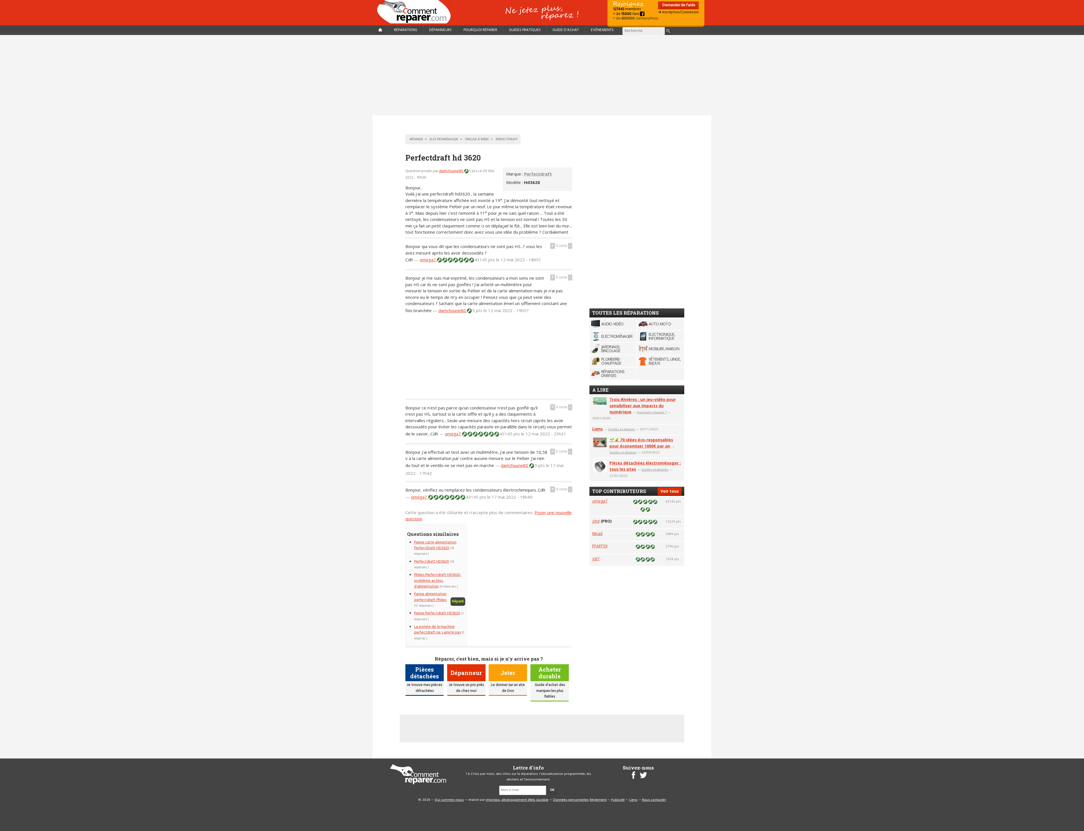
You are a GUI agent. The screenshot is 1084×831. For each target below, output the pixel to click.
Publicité (618, 800)
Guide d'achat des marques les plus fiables (550, 691)
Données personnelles (571, 800)
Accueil (416, 11)
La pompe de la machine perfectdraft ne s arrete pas (437, 629)
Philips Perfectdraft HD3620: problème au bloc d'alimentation (437, 580)
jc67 (596, 558)
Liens (597, 428)
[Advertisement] (542, 75)
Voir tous (670, 491)
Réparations (405, 30)
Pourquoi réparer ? (651, 412)
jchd (596, 521)
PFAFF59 (599, 546)
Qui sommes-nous (449, 800)
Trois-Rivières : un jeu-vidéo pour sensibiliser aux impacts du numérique (642, 406)
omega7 (428, 259)
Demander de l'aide (678, 5)
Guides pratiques (525, 30)
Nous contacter (654, 800)
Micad (597, 533)
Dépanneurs (440, 30)
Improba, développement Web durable (517, 800)
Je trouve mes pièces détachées (424, 688)
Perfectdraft (538, 174)
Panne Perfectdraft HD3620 (437, 613)
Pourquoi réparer (480, 30)
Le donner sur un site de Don (508, 688)
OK (552, 790)
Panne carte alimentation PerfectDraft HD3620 (435, 545)
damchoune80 (451, 171)
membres (627, 9)
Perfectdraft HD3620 (431, 562)
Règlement (598, 800)
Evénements (602, 30)
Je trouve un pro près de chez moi (466, 688)
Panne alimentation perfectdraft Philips (430, 597)
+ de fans (626, 14)
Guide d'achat (565, 30)
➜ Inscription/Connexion (678, 12)
